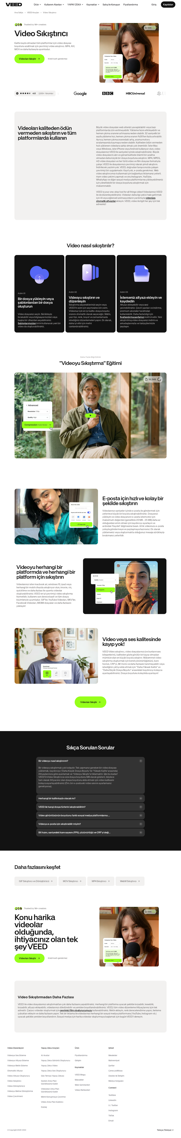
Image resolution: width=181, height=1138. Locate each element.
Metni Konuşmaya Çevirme (53, 1097)
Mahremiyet (113, 1060)
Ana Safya (18, 12)
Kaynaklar (92, 4)
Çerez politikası (115, 1070)
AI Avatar (45, 1055)
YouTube (112, 1095)
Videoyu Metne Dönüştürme (20, 1091)
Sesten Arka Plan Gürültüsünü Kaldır (49, 1082)
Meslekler (112, 1055)
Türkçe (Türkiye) (164, 1130)
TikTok (111, 1115)
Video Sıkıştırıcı (14, 1081)
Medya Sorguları (115, 1081)
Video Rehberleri (82, 1090)
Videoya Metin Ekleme (17, 1065)
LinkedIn (112, 1100)
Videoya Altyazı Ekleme (18, 1060)
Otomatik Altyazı (15, 1070)
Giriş (153, 4)
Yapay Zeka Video (49, 1065)
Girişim (78, 1060)
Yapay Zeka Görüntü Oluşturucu (55, 1060)
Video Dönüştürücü (16, 1086)
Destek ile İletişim (116, 1076)
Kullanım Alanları (53, 4)
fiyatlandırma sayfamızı (132, 317)
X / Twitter (113, 1105)
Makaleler (79, 1080)
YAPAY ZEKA (74, 4)
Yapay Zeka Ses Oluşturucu (53, 1070)
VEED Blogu (80, 1074)
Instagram (113, 1110)
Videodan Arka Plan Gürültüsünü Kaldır (50, 1090)
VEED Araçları (33, 12)
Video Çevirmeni (15, 1096)
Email (110, 1120)
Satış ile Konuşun (111, 4)
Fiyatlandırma (130, 4)
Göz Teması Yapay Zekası (52, 1076)
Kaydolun (168, 4)
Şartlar (111, 1065)
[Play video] (90, 415)
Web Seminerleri (82, 1085)
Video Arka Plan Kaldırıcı (52, 1102)
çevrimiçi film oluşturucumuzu (76, 1010)
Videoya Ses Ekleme (16, 1055)
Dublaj (44, 1107)
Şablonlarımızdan (27, 323)
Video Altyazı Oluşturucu (18, 1076)
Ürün (36, 4)
